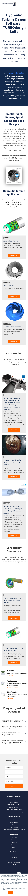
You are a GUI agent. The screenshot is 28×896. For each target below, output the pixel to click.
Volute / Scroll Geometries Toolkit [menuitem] (14, 809)
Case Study (6, 395)
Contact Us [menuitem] (14, 864)
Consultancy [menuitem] (14, 857)
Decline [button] (17, 893)
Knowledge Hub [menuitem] (14, 834)
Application (7, 237)
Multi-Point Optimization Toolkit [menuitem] (14, 804)
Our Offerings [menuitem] (14, 851)
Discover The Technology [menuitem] (14, 796)
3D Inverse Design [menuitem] (14, 802)
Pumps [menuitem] (14, 824)
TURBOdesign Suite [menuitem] (14, 855)
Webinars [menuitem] (14, 847)
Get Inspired (10, 698)
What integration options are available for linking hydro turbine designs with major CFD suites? (12, 742)
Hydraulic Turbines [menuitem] (14, 827)
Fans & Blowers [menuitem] (14, 822)
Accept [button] (10, 893)
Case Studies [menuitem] (14, 837)
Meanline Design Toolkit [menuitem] (14, 800)
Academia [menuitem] (14, 860)
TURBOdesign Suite (16, 73)
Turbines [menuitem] (14, 820)
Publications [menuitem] (14, 842)
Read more (14, 255)
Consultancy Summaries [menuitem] (14, 840)
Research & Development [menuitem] (14, 862)
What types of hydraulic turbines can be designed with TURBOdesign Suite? (12, 720)
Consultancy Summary (9, 595)
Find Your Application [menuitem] (14, 816)
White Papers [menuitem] (14, 844)
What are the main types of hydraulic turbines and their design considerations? (11, 734)
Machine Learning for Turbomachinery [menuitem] (14, 812)
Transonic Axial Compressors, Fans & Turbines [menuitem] (14, 829)
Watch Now (10, 675)
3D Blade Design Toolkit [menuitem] (14, 807)
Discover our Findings (12, 687)
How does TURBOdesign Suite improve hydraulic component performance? (12, 727)
